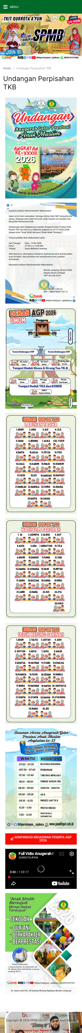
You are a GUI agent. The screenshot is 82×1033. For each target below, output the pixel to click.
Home (7, 68)
